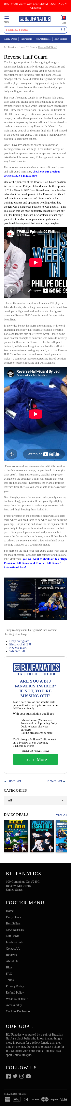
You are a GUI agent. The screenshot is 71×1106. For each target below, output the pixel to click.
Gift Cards (12, 936)
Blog (9, 967)
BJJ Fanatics (10, 47)
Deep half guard (19, 641)
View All (61, 814)
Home (10, 911)
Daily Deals (10, 38)
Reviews (11, 954)
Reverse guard (18, 647)
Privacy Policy (15, 986)
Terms (10, 980)
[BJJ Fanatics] (35, 19)
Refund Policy (15, 992)
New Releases (43, 38)
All (10, 800)
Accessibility (14, 1005)
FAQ (9, 973)
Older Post (14, 781)
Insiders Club (14, 942)
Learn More (35, 759)
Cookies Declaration (18, 1011)
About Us (12, 961)
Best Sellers (60, 38)
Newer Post (54, 781)
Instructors (26, 38)
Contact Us (13, 948)
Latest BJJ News (27, 47)
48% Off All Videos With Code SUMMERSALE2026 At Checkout (35, 5)
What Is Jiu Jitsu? (17, 998)
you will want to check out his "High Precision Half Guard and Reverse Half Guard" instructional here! (35, 563)
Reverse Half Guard (47, 47)
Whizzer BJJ (17, 651)
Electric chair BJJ (20, 644)
